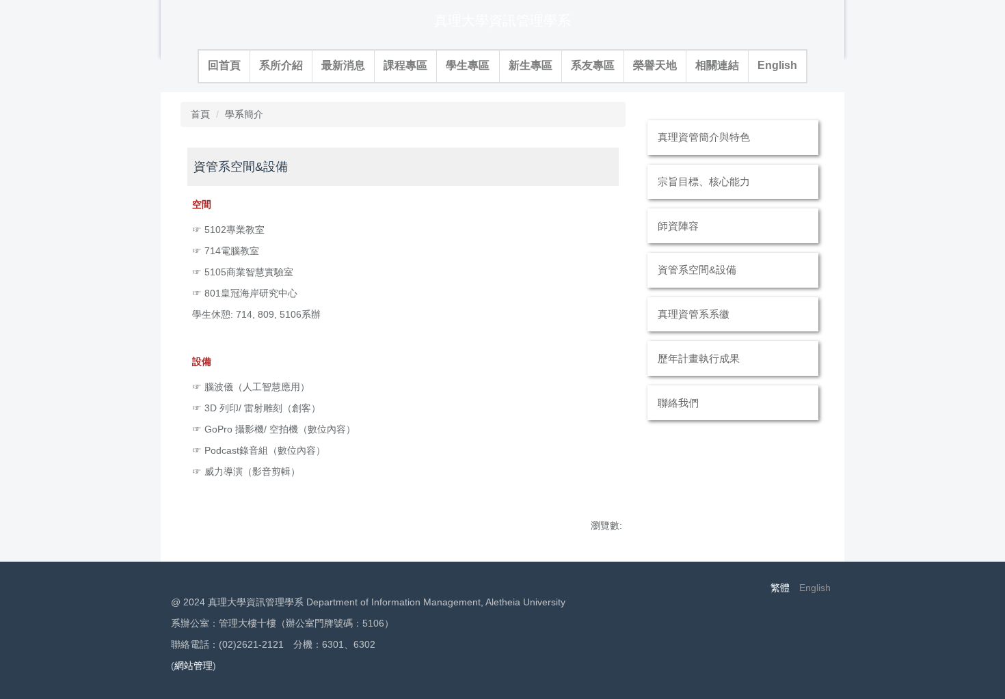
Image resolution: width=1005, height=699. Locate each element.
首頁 (200, 114)
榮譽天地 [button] (655, 65)
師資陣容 (678, 226)
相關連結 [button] (717, 65)
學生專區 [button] (468, 65)
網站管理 (193, 665)
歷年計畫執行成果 (699, 358)
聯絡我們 (678, 403)
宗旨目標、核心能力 (704, 181)
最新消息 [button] (343, 65)
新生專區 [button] (530, 65)
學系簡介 (244, 114)
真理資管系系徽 (693, 314)
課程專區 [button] (405, 65)
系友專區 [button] (593, 65)
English (777, 65)
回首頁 (224, 65)
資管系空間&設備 (697, 269)
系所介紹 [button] (281, 65)
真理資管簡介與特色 (704, 137)
